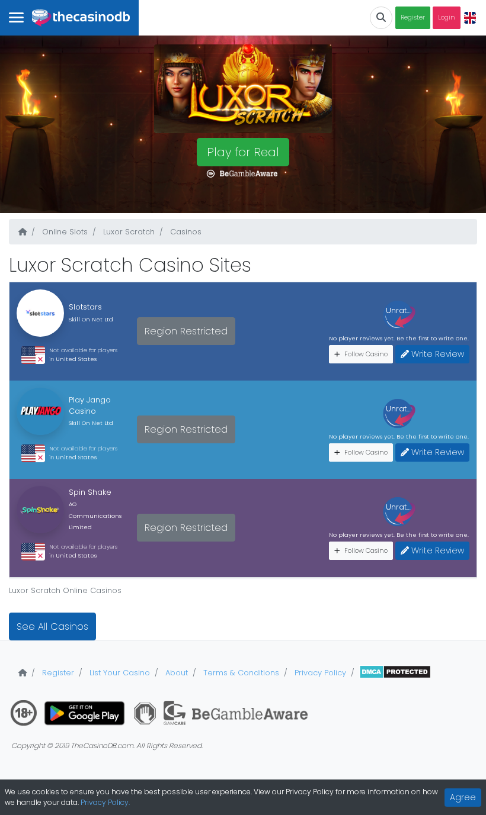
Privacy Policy (319, 673)
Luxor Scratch (128, 232)
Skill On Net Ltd (91, 319)
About (175, 673)
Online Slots (64, 232)
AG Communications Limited (95, 515)
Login (446, 17)
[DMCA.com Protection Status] (395, 673)
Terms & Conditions (240, 673)
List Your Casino (118, 673)
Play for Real (243, 152)
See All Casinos (52, 626)
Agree (463, 797)
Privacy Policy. (105, 802)
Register (413, 17)
